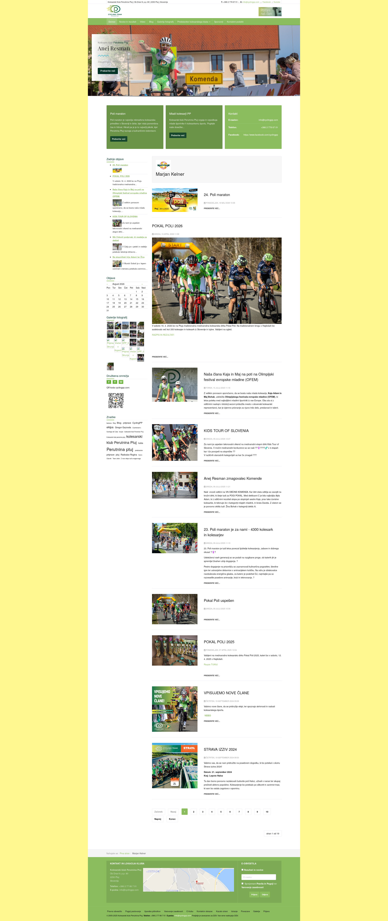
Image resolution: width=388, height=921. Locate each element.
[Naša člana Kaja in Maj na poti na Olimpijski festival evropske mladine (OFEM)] (174, 384)
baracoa (109, 423)
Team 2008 (116, 458)
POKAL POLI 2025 (219, 641)
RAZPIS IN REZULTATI (163, 334)
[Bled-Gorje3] (133, 342)
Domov (112, 21)
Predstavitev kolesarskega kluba (193, 21)
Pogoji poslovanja (133, 911)
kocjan (121, 432)
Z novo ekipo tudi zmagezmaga (131, 458)
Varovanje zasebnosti (252, 887)
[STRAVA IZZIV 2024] (174, 765)
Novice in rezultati (127, 21)
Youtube (276, 2)
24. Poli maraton (217, 194)
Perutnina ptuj (120, 449)
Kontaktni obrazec (205, 911)
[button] (92, 60)
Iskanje (234, 911)
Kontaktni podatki (235, 21)
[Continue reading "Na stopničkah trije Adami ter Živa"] (117, 263)
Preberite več (118, 138)
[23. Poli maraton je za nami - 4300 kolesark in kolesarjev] (174, 537)
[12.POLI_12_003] (140, 342)
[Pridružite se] (109, 381)
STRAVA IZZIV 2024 (220, 749)
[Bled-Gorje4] (140, 357)
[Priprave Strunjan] (110, 325)
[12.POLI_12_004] (110, 366)
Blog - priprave (124, 422)
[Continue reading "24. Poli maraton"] (117, 170)
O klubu (189, 911)
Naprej (157, 818)
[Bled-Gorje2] (133, 333)
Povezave (245, 911)
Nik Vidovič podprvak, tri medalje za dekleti (130, 239)
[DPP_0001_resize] (125, 325)
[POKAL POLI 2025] (174, 650)
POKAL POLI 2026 (167, 225)
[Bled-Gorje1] (133, 325)
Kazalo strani (222, 911)
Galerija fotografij (165, 21)
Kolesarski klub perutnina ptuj (116, 437)
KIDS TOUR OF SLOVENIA (226, 430)
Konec (172, 818)
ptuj (118, 454)
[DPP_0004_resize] (140, 349)
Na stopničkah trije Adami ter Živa (128, 257)
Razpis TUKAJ (211, 664)
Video (142, 21)
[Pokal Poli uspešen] (174, 608)
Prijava (266, 911)
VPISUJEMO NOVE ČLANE (226, 692)
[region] (194, 65)
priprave (111, 454)
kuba (140, 442)
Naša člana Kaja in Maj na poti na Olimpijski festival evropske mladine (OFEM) (239, 376)
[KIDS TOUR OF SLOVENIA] (174, 442)
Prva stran (125, 853)
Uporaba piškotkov (152, 911)
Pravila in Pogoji (265, 883)
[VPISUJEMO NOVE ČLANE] (174, 708)
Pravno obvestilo (114, 911)
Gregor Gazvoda (123, 427)
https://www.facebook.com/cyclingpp (260, 134)
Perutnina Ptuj (112, 42)
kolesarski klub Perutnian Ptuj (133, 432)
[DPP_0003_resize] (125, 341)
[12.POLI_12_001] (140, 325)
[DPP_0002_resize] (125, 333)
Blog (151, 21)
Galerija (256, 911)
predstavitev (139, 450)
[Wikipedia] (121, 381)
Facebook (267, 2)
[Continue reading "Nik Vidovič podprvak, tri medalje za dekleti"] (117, 246)
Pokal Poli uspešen (219, 600)
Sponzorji (218, 21)
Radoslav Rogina (129, 454)
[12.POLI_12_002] (140, 333)
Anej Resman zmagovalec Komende (233, 478)
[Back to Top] (381, 896)
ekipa (110, 427)
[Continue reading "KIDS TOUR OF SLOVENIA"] (117, 222)
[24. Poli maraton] (174, 199)
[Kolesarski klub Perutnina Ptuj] (114, 11)
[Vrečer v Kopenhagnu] (118, 325)
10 (267, 811)
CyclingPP (137, 422)
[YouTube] (115, 381)
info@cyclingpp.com (251, 2)
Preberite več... (212, 208)
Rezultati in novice (253, 869)
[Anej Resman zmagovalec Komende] (174, 484)
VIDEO (207, 715)
